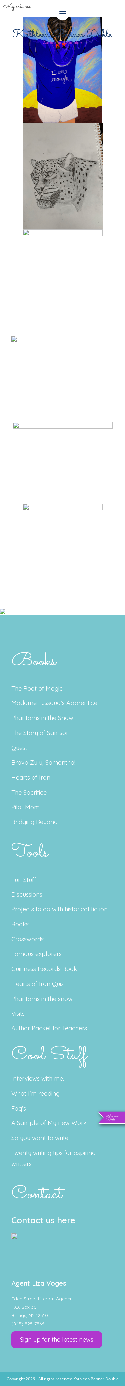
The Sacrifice (29, 792)
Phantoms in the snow (42, 999)
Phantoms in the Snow (42, 718)
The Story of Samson (40, 733)
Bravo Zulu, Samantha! (43, 762)
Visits (18, 1013)
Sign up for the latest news (56, 1339)
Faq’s (18, 1108)
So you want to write (39, 1138)
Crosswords (27, 939)
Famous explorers (36, 954)
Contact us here (43, 1220)
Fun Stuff (23, 880)
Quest (19, 748)
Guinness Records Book (44, 969)
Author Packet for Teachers (49, 1028)
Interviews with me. (37, 1078)
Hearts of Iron (30, 777)
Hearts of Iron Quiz (37, 984)
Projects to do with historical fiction (59, 909)
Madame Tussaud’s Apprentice (54, 703)
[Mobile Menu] (62, 13)
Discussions (26, 894)
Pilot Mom (25, 807)
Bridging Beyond (34, 822)
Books (20, 924)
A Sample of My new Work (49, 1123)
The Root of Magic (37, 688)
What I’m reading (35, 1093)
